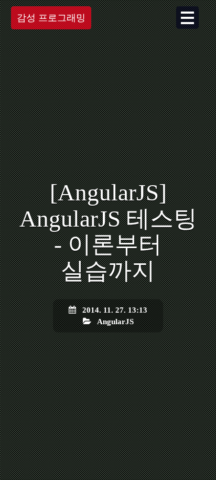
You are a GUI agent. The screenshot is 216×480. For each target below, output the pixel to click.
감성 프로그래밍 (51, 18)
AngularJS (115, 321)
